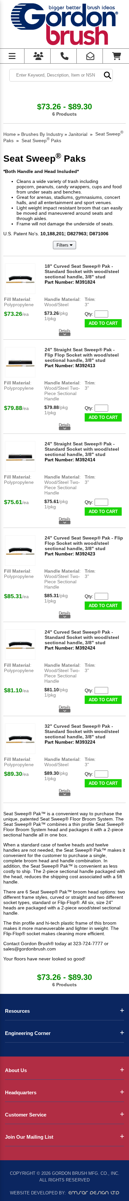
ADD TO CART (103, 323)
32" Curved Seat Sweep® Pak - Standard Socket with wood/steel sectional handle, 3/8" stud (82, 731)
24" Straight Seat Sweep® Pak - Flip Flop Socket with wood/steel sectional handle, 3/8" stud (82, 355)
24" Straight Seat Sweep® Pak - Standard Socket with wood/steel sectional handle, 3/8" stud (82, 449)
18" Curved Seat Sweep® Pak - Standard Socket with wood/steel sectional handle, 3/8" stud (82, 271)
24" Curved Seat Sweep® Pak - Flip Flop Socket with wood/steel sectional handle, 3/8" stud (84, 543)
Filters (63, 245)
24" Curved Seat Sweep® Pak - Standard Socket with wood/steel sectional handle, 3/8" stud (82, 637)
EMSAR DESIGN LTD (93, 1192)
